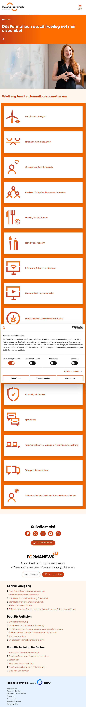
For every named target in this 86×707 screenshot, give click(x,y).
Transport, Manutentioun (37, 470)
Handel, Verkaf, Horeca (36, 218)
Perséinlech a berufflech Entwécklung (27, 667)
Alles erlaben (70, 378)
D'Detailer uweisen (71, 371)
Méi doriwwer (31, 574)
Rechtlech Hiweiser (14, 691)
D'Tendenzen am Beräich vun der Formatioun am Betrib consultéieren (42, 609)
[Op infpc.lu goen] (29, 684)
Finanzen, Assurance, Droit (38, 142)
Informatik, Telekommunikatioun (40, 268)
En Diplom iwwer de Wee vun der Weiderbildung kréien (36, 629)
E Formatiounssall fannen (21, 606)
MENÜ (80, 9)
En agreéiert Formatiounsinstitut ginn (26, 640)
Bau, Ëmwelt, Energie (35, 117)
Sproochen (30, 420)
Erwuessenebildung (18, 622)
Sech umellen (54, 574)
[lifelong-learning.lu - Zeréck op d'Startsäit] (13, 7)
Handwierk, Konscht (35, 243)
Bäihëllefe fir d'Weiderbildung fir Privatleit (28, 598)
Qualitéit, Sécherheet (35, 395)
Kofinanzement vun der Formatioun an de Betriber (33, 633)
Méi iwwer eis (12, 688)
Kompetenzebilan (17, 636)
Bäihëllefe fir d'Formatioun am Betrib (26, 602)
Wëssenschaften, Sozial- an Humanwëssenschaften (50, 496)
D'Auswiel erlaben (43, 378)
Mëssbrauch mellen (14, 701)
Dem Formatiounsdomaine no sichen (27, 591)
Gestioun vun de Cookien (16, 693)
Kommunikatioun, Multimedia (39, 293)
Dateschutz (11, 696)
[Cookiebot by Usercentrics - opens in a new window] (73, 327)
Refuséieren (15, 378)
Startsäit (7, 19)
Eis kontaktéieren (44, 543)
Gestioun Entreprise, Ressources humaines (45, 192)
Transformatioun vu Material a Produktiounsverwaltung (51, 445)
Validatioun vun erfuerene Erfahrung (26, 626)
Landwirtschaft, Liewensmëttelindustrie (44, 319)
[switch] (32, 363)
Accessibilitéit (12, 699)
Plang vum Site (12, 704)
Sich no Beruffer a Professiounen (24, 595)
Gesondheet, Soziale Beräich (39, 167)
